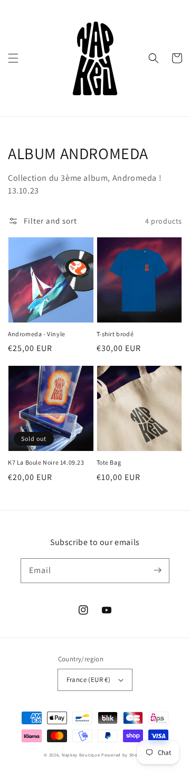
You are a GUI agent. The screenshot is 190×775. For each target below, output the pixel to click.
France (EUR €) (88, 679)
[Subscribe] (157, 570)
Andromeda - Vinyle (36, 334)
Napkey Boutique (81, 755)
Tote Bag (109, 462)
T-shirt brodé (115, 334)
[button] (13, 58)
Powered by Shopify (123, 755)
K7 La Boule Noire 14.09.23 (46, 462)
